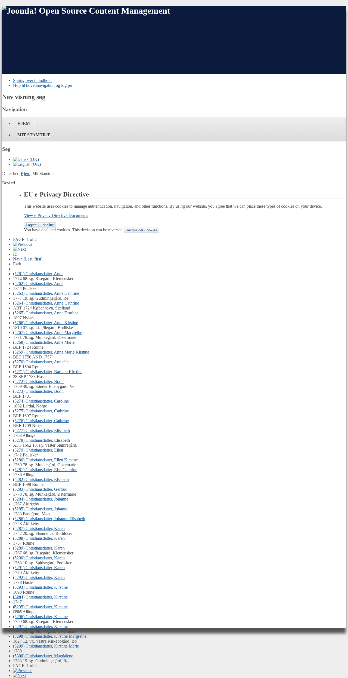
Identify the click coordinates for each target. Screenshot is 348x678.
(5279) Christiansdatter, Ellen (38, 450)
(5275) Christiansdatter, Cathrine (41, 411)
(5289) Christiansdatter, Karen (39, 548)
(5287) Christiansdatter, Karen (39, 528)
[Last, (28, 259)
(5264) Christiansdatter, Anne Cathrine (46, 303)
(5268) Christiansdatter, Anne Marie (43, 342)
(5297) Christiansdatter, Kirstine (40, 626)
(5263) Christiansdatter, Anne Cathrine (46, 293)
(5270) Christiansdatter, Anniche (41, 362)
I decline (47, 225)
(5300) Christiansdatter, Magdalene (43, 656)
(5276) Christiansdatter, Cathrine (41, 420)
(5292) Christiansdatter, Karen (39, 577)
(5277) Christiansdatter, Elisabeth (41, 430)
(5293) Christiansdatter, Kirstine (40, 587)
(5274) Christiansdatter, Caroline (41, 401)
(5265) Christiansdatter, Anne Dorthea (45, 313)
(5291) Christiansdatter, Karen (39, 567)
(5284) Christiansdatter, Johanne (40, 499)
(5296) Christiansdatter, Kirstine (40, 616)
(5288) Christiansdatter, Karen (39, 538)
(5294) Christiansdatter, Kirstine (40, 597)
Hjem (23, 123)
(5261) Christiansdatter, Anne (38, 273)
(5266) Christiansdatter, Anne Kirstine (45, 322)
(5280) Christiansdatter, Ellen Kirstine (45, 460)
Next (17, 611)
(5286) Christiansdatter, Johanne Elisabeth (49, 518)
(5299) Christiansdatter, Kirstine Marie (46, 646)
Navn (18, 259)
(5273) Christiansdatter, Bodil (38, 391)
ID (15, 254)
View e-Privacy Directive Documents (56, 215)
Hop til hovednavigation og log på (42, 85)
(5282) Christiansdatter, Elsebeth (41, 479)
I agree (31, 225)
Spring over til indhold (32, 80)
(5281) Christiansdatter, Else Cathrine (45, 469)
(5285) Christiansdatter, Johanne (40, 509)
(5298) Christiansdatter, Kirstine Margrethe (49, 636)
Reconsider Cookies (141, 230)
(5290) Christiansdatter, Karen (39, 558)
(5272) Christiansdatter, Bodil (38, 381)
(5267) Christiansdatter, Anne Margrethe (47, 332)
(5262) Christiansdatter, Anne (38, 283)
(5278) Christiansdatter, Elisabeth (41, 440)
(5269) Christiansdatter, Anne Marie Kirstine (51, 352)
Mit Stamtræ (33, 135)
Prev (17, 596)
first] (38, 259)
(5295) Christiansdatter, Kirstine (40, 607)
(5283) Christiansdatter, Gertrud (40, 489)
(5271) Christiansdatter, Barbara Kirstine (47, 371)
